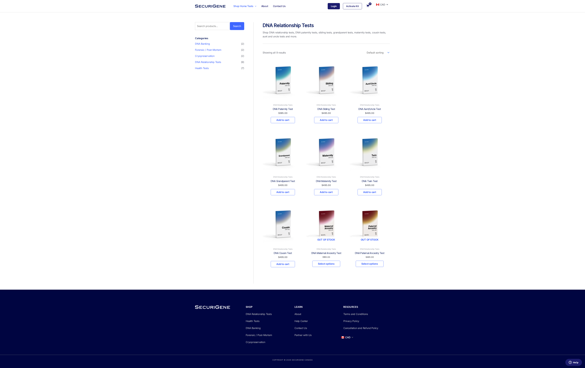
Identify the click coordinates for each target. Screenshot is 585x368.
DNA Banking (202, 43)
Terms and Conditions (355, 314)
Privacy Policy (351, 321)
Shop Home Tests (243, 6)
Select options (326, 263)
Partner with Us (303, 335)
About (264, 6)
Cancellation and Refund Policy (360, 328)
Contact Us (279, 6)
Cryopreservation (204, 55)
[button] (254, 6)
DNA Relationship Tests (208, 62)
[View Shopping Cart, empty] (368, 6)
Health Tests (202, 68)
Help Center (301, 321)
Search (237, 26)
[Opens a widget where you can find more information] (573, 362)
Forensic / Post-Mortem (208, 49)
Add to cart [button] (282, 119)
